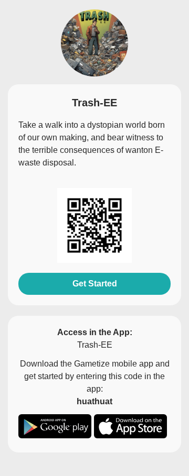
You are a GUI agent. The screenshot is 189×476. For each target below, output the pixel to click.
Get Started (94, 283)
